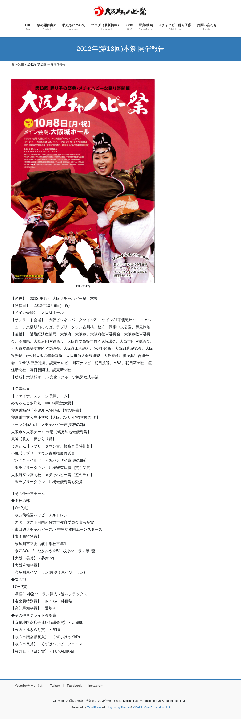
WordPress (94, 707)
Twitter (55, 685)
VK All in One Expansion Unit (151, 707)
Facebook (74, 685)
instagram (95, 685)
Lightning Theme (119, 707)
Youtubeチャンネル (29, 685)
